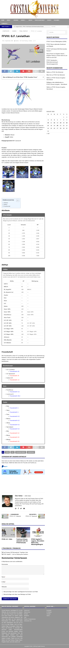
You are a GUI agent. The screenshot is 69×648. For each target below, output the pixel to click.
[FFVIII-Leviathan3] (36, 172)
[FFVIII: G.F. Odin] (8, 532)
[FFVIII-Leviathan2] (22, 172)
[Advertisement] (23, 484)
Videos (30, 20)
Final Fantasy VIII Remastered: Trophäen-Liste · (16, 552)
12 (54, 122)
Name (3, 577)
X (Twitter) (49, 612)
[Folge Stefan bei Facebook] (18, 508)
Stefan (17, 40)
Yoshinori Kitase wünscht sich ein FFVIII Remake (22, 541)
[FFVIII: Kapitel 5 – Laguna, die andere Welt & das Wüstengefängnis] (38, 532)
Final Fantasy (24, 40)
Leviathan (31, 452)
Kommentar (5, 564)
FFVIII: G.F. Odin (7, 539)
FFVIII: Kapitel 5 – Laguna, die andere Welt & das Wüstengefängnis (37, 541)
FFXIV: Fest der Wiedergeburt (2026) (56, 41)
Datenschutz (27, 612)
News (8, 20)
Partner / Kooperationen (30, 619)
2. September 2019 (8, 40)
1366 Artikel (27, 496)
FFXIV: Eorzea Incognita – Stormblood (57, 84)
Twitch (48, 615)
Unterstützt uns (28, 620)
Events (49, 20)
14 (60, 122)
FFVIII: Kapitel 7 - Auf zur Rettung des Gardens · (16, 554)
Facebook (49, 610)
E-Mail (3, 582)
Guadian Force (20, 452)
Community (4, 23)
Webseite (4, 586)
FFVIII (7, 452)
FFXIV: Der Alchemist (57, 72)
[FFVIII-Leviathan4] (8, 186)
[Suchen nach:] (58, 26)
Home (2, 20)
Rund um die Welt (40, 20)
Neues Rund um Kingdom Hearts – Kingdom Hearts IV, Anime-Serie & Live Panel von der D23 (57, 55)
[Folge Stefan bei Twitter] (20, 508)
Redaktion (26, 615)
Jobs (25, 617)
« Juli (48, 133)
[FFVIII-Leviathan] (8, 172)
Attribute (6, 202)
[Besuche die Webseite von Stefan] (15, 508)
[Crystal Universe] (34, 17)
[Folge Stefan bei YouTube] (23, 508)
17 (48, 125)
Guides (23, 20)
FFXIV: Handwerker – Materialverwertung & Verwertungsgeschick (52, 62)
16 (66, 122)
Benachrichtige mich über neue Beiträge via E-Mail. (17, 594)
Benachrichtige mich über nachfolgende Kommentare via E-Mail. (21, 591)
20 (57, 125)
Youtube (48, 613)
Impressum (27, 610)
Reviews (16, 20)
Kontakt (26, 613)
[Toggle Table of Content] (17, 200)
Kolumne (56, 20)
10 (48, 122)
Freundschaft (7, 206)
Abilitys (5, 204)
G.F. (12, 452)
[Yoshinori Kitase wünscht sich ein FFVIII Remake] (23, 532)
